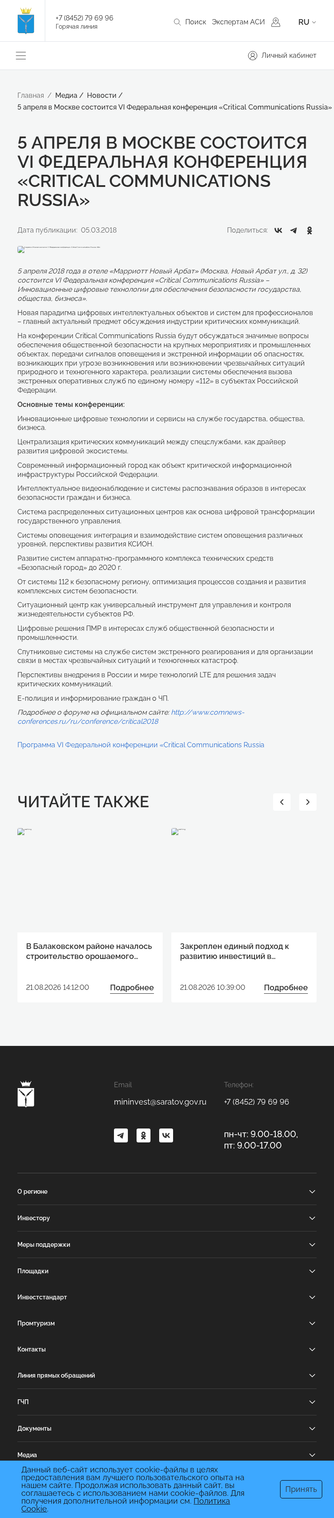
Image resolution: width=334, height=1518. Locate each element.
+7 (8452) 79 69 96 (85, 18)
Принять (301, 1489)
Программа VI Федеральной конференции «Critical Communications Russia (140, 745)
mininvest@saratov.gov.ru (160, 1101)
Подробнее (132, 987)
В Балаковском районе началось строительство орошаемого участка (89, 952)
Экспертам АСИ (238, 22)
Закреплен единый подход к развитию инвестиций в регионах (234, 952)
